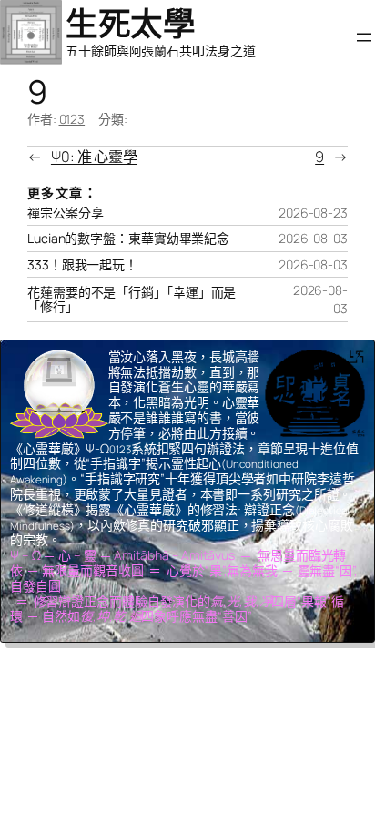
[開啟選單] (364, 37)
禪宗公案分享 (65, 213)
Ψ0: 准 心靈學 (94, 157)
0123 (72, 118)
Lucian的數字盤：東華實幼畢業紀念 (128, 238)
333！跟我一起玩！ (82, 265)
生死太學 (130, 23)
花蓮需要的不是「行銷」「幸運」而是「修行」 (131, 299)
